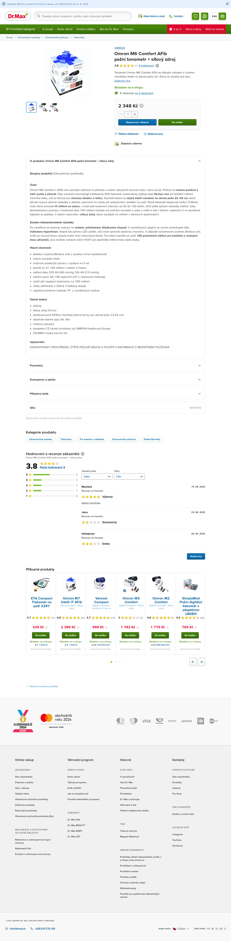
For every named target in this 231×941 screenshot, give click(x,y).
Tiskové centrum (128, 831)
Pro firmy (177, 793)
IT (225, 928)
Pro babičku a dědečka (92, 439)
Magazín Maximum (129, 836)
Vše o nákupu (22, 788)
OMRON (119, 47)
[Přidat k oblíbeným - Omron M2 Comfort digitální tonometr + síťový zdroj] (171, 577)
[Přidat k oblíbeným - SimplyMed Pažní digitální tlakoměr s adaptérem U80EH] (201, 577)
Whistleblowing (128, 888)
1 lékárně (43, 645)
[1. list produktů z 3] (111, 662)
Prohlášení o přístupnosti (133, 865)
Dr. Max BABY (75, 831)
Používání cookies (129, 871)
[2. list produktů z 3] (116, 662)
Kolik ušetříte (74, 788)
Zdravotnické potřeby (40, 439)
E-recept (48, 29)
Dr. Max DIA (74, 819)
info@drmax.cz (17, 928)
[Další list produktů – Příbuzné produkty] (201, 662)
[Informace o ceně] (141, 105)
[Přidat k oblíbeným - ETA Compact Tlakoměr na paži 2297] (52, 577)
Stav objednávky (23, 776)
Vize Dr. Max (126, 782)
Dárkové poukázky (25, 805)
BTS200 (38, 4)
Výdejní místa (22, 793)
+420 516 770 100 (45, 928)
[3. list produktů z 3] (120, 662)
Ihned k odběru (86, 29)
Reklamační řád (23, 848)
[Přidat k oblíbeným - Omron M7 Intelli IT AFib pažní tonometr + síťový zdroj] (82, 577)
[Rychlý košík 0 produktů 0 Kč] (222, 16)
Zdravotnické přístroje (124, 439)
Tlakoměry (66, 439)
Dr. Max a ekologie (130, 799)
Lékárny (176, 788)
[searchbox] (83, 16)
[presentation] (41, 584)
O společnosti (127, 776)
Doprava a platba (24, 782)
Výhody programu (77, 782)
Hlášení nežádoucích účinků (134, 810)
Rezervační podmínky (26, 810)
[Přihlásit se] (204, 16)
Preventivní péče (128, 788)
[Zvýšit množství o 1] (135, 114)
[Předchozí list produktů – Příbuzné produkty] (193, 662)
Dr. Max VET (74, 836)
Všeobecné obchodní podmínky (31, 799)
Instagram (177, 834)
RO (221, 928)
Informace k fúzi (128, 805)
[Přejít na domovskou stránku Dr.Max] (18, 16)
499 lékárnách (163, 645)
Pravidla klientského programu (83, 799)
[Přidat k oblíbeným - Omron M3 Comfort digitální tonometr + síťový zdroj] (142, 577)
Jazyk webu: (164, 928)
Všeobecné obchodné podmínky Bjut (34, 816)
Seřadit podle (89, 471)
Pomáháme (126, 793)
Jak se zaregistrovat (78, 793)
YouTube (177, 840)
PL (217, 928)
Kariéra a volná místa (183, 814)
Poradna (128, 29)
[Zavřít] (227, 4)
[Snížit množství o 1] (121, 114)
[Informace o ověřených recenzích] (157, 65)
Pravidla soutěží (128, 877)
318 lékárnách (103, 645)
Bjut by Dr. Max (109, 29)
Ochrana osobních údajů (132, 882)
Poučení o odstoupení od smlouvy (32, 854)
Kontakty (177, 782)
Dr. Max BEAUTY (76, 825)
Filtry (117, 471)
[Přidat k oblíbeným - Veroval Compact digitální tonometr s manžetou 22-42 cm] (112, 577)
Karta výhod (64, 29)
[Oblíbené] (195, 16)
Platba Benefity (152, 439)
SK (212, 928)
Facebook (177, 845)
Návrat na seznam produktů (44, 686)
